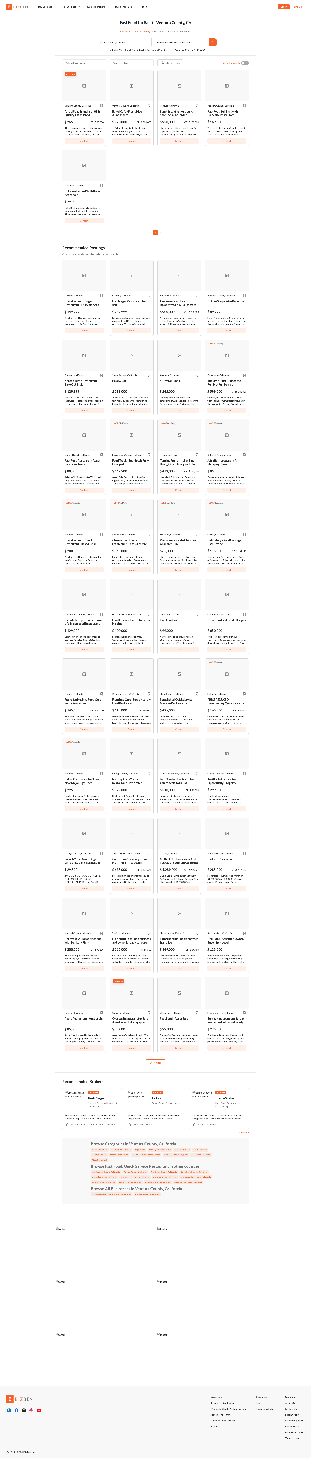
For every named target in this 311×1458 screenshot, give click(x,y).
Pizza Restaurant (99, 1160)
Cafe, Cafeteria (200, 1149)
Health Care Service (119, 1155)
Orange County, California (135, 1172)
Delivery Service (99, 1155)
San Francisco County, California (134, 1177)
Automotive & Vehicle (121, 1149)
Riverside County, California (157, 1182)
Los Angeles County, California (106, 1172)
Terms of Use (292, 1438)
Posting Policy (292, 1414)
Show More (155, 1062)
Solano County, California (103, 1182)
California (125, 31)
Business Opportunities (223, 1420)
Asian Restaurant (99, 1149)
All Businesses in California (147, 1194)
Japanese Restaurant (201, 1155)
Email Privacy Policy (295, 1432)
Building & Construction (160, 1149)
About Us (290, 1403)
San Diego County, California (164, 1172)
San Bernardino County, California (195, 1177)
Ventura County (142, 31)
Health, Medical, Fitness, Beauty (146, 1155)
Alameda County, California (104, 1177)
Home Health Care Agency (176, 1155)
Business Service (182, 1149)
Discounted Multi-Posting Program (228, 1408)
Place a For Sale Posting (223, 1403)
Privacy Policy (292, 1426)
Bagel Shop (140, 1149)
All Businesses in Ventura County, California (111, 1194)
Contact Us (291, 1408)
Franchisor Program (221, 1414)
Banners (215, 1426)
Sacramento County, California (188, 1182)
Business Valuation (265, 1408)
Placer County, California (130, 1182)
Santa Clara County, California (194, 1172)
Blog (144, 6)
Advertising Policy (294, 1420)
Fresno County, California (164, 1177)
